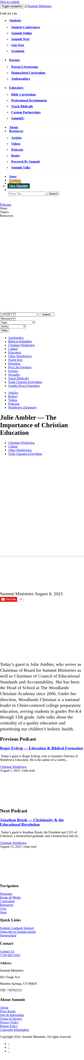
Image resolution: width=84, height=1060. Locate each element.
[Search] (46, 194)
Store (13, 176)
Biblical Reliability (20, 341)
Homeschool (8, 935)
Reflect (12, 396)
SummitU (17, 118)
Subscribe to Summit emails (18, 931)
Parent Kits (15, 360)
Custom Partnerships (26, 112)
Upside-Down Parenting (24, 385)
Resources (16, 131)
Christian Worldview (21, 345)
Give (15, 183)
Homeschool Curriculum (28, 72)
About (13, 127)
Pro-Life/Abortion (19, 367)
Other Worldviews (20, 356)
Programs (6, 894)
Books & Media (10, 897)
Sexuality (14, 374)
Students (15, 20)
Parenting (14, 363)
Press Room (7, 1011)
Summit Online (21, 33)
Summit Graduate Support (17, 928)
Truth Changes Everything (25, 382)
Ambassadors (20, 78)
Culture (13, 349)
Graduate (17, 51)
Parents (14, 60)
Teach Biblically (22, 106)
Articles (16, 137)
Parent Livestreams (24, 67)
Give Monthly (18, 186)
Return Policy (9, 1026)
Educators (16, 87)
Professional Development (29, 100)
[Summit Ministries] (38, 6)
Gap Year (17, 45)
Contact (14, 180)
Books (15, 155)
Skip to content (9, 1)
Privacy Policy (9, 1022)
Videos (15, 143)
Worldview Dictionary (22, 407)
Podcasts (17, 149)
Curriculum (7, 901)
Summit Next (20, 39)
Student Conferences (25, 27)
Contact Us (7, 951)
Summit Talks (20, 167)
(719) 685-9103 (10, 955)
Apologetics (16, 337)
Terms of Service (11, 1018)
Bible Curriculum (23, 94)
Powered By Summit (25, 161)
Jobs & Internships (12, 1015)
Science (13, 371)
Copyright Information (14, 1029)
